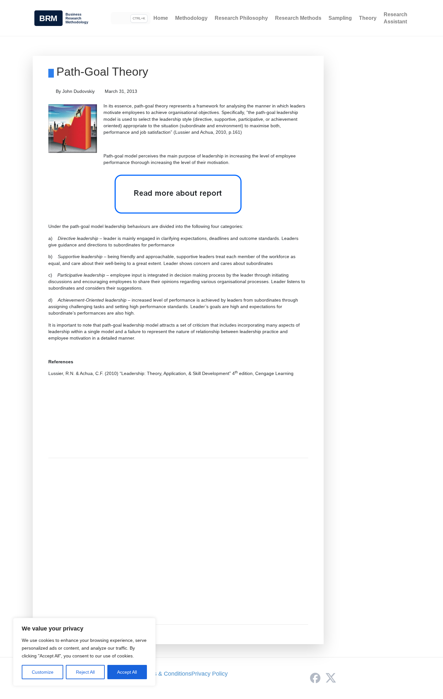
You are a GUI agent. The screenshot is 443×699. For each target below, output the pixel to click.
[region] (84, 652)
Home (160, 18)
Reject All (85, 672)
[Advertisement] (178, 541)
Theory (368, 18)
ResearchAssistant (395, 18)
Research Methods (298, 18)
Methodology (191, 18)
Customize (43, 672)
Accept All (127, 672)
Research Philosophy (241, 18)
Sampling (340, 18)
